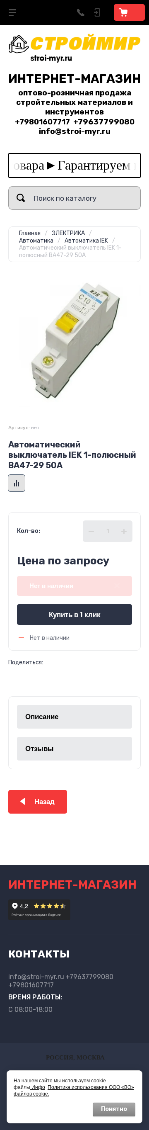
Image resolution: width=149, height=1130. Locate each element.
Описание (41, 717)
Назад (44, 802)
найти (20, 198)
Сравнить (16, 483)
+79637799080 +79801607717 (60, 981)
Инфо (37, 1087)
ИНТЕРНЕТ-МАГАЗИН (74, 79)
